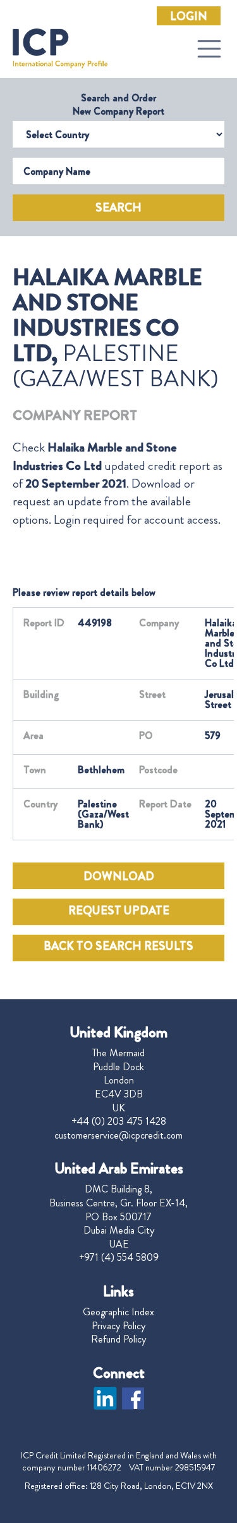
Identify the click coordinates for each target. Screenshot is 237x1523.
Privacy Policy (118, 1326)
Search (118, 207)
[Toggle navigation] (209, 49)
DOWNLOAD (118, 876)
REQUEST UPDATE (118, 910)
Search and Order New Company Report (118, 104)
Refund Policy (118, 1339)
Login (188, 16)
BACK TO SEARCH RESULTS (118, 946)
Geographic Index (118, 1312)
